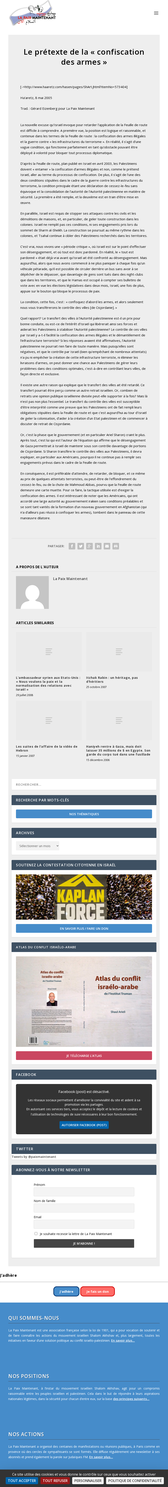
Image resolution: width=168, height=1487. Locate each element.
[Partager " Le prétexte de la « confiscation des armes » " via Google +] (89, 546)
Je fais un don (97, 1291)
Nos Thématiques (84, 814)
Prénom (39, 1185)
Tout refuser (55, 1480)
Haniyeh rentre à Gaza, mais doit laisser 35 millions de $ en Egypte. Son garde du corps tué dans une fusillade (118, 750)
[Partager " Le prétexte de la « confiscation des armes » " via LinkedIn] (98, 546)
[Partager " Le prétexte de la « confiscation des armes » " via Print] (115, 546)
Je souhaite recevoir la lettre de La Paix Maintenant (75, 1234)
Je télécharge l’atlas (84, 1056)
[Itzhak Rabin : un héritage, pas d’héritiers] (119, 651)
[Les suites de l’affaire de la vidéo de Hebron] (49, 720)
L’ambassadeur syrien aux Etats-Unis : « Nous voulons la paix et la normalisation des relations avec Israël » (48, 684)
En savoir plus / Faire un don (84, 928)
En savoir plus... (123, 1340)
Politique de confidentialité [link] (135, 1480)
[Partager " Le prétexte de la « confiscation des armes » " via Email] (107, 546)
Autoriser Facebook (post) (84, 1125)
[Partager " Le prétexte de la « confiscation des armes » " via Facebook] (72, 546)
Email (37, 1217)
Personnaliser (88, 1480)
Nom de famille (45, 1201)
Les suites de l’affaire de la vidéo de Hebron (46, 748)
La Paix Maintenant (70, 578)
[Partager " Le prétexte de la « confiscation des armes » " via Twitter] (80, 546)
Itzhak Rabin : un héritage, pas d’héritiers (112, 680)
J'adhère (66, 1291)
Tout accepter (22, 1480)
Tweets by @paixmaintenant (34, 1157)
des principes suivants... (131, 1399)
